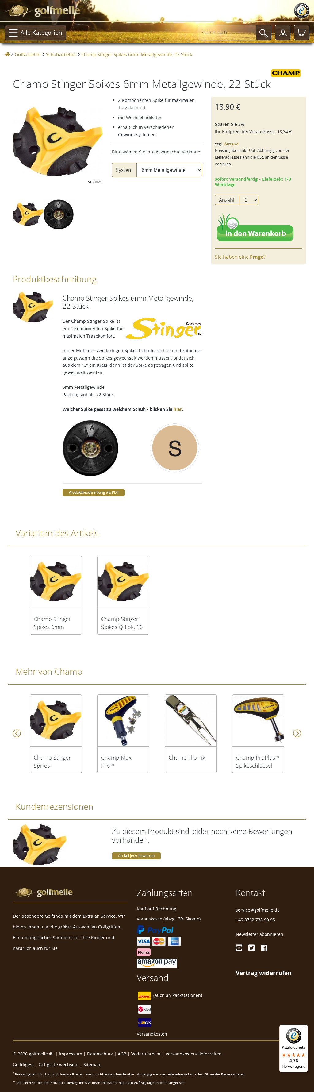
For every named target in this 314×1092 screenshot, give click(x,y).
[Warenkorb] (301, 32)
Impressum (70, 1054)
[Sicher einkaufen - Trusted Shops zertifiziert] (301, 10)
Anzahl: (227, 200)
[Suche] (263, 32)
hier (178, 409)
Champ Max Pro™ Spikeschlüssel (119, 761)
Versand (231, 144)
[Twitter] (251, 947)
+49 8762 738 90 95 (255, 920)
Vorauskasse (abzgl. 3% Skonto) (169, 919)
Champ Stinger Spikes (52, 761)
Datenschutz (100, 1054)
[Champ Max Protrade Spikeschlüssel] (123, 720)
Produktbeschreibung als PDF (94, 492)
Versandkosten (152, 1034)
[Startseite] (7, 54)
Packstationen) (187, 995)
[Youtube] (239, 947)
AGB (122, 1054)
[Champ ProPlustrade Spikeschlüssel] (258, 720)
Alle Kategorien (41, 33)
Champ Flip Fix (187, 757)
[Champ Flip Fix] (190, 720)
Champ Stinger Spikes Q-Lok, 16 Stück (122, 623)
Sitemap (91, 1064)
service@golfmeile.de (258, 910)
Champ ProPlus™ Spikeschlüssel (257, 761)
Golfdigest (23, 1064)
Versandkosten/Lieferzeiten (194, 1054)
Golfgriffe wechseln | (61, 1064)
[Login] (282, 32)
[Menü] (304, 1028)
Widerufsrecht (146, 1054)
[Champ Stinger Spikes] (56, 720)
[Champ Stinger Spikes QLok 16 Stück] (123, 582)
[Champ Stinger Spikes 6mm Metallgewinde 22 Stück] (56, 582)
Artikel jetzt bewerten (136, 855)
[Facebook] (264, 947)
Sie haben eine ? (240, 256)
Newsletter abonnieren (259, 934)
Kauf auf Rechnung (156, 909)
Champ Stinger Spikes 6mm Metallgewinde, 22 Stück (52, 623)
